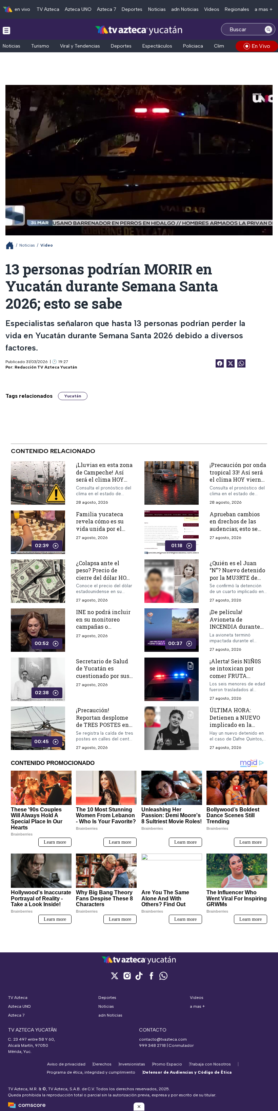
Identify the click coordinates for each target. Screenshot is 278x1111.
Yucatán (72, 396)
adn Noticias (185, 9)
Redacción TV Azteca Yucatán (46, 367)
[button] (139, 1107)
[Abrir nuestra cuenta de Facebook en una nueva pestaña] (151, 975)
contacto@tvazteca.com (163, 1039)
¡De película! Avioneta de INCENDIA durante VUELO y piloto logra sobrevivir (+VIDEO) (238, 626)
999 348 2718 (152, 1045)
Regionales (237, 9)
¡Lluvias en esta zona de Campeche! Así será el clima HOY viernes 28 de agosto (104, 475)
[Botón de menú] (6, 30)
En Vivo (261, 46)
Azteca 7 (106, 9)
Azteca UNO (78, 9)
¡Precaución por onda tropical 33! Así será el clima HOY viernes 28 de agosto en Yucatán (238, 479)
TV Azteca (48, 9)
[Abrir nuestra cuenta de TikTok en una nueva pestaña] (139, 975)
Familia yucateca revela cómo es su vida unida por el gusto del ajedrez (100, 525)
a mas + (264, 9)
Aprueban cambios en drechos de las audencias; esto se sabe (235, 525)
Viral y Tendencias (80, 46)
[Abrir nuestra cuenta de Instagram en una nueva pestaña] (127, 975)
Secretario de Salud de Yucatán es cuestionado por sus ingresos (102, 672)
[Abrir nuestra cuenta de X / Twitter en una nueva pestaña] (115, 975)
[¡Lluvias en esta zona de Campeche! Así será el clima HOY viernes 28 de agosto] (38, 483)
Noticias (157, 9)
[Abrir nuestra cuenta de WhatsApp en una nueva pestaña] (163, 975)
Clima (220, 46)
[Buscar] (268, 29)
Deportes (132, 9)
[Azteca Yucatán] (139, 30)
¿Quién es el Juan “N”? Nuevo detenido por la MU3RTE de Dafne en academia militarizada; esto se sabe (237, 581)
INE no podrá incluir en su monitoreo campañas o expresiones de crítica (103, 626)
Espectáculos (157, 46)
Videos (211, 9)
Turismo (40, 46)
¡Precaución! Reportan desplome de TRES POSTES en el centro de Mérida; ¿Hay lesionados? (103, 724)
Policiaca (193, 46)
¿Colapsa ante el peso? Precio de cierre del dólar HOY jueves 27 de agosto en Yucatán (103, 577)
